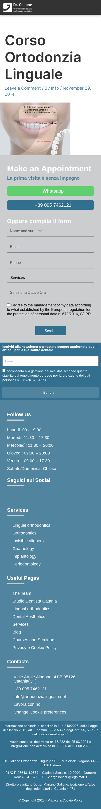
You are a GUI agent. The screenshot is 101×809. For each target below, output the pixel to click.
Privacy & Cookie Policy (65, 800)
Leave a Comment (23, 88)
